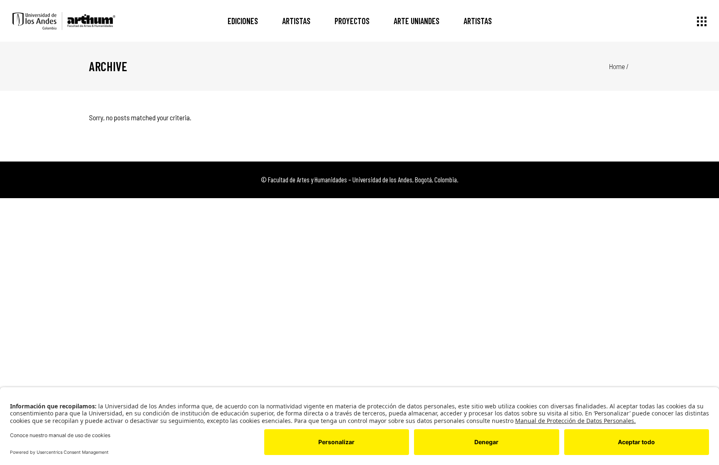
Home (617, 66)
